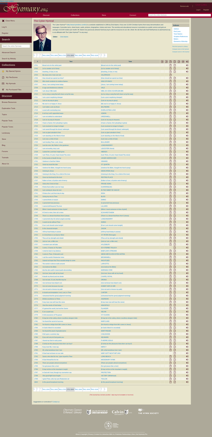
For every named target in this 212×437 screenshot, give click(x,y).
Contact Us (98, 434)
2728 (36, 152)
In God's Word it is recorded (51, 328)
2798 (36, 376)
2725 (36, 142)
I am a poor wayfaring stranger (52, 97)
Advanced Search (9, 52)
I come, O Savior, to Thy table (52, 248)
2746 (36, 209)
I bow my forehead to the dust (52, 177)
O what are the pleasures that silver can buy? (57, 344)
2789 (36, 347)
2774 (36, 299)
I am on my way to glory (50, 100)
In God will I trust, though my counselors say (57, 372)
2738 (36, 184)
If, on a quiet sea (47, 312)
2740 (36, 190)
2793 (36, 360)
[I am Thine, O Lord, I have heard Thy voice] (115, 155)
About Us (5, 164)
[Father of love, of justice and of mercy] (113, 180)
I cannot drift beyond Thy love (52, 206)
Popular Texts (7, 121)
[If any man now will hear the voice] (112, 302)
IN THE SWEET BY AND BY (110, 190)
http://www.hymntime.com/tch (76, 25)
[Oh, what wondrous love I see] (111, 350)
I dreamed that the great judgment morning (56, 296)
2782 (36, 324)
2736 (36, 177)
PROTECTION (106, 372)
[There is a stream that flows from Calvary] (115, 216)
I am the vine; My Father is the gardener (55, 145)
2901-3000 (86, 55)
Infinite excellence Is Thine (51, 299)
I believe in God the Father (51, 161)
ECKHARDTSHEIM (107, 212)
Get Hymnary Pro (141, 434)
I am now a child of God (50, 139)
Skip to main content (6, 1)
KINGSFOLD (105, 305)
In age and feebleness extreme (52, 88)
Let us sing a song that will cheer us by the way (58, 94)
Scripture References (181, 36)
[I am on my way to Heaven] (110, 120)
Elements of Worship (180, 41)
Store (104, 15)
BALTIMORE (105, 107)
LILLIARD (104, 206)
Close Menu (10, 21)
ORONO (104, 280)
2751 (36, 225)
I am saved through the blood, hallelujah (55, 129)
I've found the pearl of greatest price (54, 331)
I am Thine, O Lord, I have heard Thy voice (56, 155)
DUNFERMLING (106, 187)
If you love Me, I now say (50, 347)
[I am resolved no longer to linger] (112, 126)
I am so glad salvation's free (51, 132)
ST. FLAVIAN (105, 315)
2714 (36, 107)
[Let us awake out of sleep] (110, 68)
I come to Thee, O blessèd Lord (52, 254)
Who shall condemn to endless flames (55, 81)
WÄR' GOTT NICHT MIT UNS (110, 353)
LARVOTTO (105, 264)
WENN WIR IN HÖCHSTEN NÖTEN (113, 254)
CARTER (104, 292)
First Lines (177, 31)
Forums (5, 151)
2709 (36, 91)
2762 (36, 260)
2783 (36, 328)
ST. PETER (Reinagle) (108, 235)
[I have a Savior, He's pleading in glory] (114, 123)
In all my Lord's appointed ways (52, 113)
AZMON (103, 113)
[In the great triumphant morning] (112, 382)
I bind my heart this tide (50, 164)
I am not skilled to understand (52, 116)
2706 (36, 81)
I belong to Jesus (48, 171)
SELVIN (103, 312)
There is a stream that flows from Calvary (55, 216)
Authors (176, 29)
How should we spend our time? (53, 78)
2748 (36, 216)
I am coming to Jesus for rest (51, 190)
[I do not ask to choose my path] (111, 289)
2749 (36, 219)
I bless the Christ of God (50, 184)
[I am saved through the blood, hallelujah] (115, 129)
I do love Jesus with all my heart (53, 273)
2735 (36, 174)
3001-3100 (94, 55)
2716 (36, 113)
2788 (36, 344)
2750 (36, 222)
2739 (36, 187)
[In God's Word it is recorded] (110, 328)
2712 (36, 100)
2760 (36, 254)
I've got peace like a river (50, 366)
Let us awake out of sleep (50, 68)
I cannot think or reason (50, 200)
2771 (36, 289)
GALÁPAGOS (105, 75)
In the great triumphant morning (52, 382)
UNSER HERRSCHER (108, 158)
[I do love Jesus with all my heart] (112, 273)
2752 (36, 228)
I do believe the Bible (49, 267)
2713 (36, 104)
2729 (36, 155)
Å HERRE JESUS (107, 340)
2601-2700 (62, 55)
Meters (176, 39)
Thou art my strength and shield (52, 238)
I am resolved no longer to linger (53, 126)
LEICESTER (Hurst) (107, 148)
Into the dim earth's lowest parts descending (57, 270)
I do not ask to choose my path (52, 289)
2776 (36, 305)
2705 (36, 78)
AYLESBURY (105, 244)
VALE (103, 88)
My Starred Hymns (13, 71)
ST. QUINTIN (105, 164)
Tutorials (5, 158)
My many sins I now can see (51, 75)
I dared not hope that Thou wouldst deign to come (58, 260)
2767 (36, 276)
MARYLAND (105, 321)
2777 (36, 308)
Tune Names (178, 34)
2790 (36, 350)
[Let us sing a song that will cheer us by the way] (117, 94)
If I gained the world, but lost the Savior (55, 308)
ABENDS (104, 152)
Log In (4, 27)
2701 (36, 65)
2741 (36, 193)
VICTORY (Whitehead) (108, 376)
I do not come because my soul (52, 286)
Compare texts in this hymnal (180, 49)
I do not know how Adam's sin (52, 283)
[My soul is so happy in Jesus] (111, 104)
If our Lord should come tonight (52, 225)
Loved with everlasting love (51, 110)
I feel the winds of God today (51, 305)
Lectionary (6, 133)
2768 (36, 280)
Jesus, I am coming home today (52, 84)
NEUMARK (105, 337)
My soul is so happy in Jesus (51, 104)
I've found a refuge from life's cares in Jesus (56, 324)
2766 (36, 273)
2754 (36, 235)
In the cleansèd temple (50, 228)
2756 (36, 241)
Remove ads (184, 6)
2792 (36, 356)
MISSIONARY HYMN (108, 360)
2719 (36, 123)
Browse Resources (9, 102)
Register (206, 10)
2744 (36, 203)
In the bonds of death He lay (51, 158)
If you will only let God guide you (53, 337)
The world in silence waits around (53, 264)
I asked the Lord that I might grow (53, 152)
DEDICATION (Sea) (107, 171)
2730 (36, 158)
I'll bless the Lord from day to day (53, 193)
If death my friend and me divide (53, 276)
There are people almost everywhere (54, 363)
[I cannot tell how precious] (110, 203)
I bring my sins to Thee (49, 196)
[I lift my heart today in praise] (110, 232)
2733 (36, 168)
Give (133, 434)
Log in (198, 10)
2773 (36, 296)
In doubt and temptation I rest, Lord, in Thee (56, 292)
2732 (36, 164)
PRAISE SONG (106, 184)
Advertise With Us (108, 434)
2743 (36, 200)
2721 (36, 129)
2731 (36, 161)
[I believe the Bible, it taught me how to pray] (115, 168)
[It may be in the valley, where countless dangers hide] (119, 318)
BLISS (103, 196)
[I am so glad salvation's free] (110, 132)
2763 (36, 264)
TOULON (104, 379)
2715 (36, 110)
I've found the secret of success (52, 321)
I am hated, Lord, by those (51, 107)
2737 (36, 180)
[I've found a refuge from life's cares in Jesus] (116, 324)
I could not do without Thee (51, 222)
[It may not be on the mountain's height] (114, 369)
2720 (36, 126)
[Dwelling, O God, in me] (109, 72)
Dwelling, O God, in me (50, 72)
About (78, 434)
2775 (36, 302)
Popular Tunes (7, 127)
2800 (36, 382)
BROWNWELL (106, 257)
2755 (36, 238)
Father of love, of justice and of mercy (54, 180)
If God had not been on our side (52, 353)
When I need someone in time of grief (54, 209)
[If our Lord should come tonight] (111, 225)
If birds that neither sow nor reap (53, 187)
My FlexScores (12, 77)
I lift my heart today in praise (51, 232)
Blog (3, 145)
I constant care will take (50, 244)
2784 (36, 331)
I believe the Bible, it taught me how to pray (56, 168)
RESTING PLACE (107, 177)
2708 (36, 88)
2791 (36, 353)
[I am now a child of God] (109, 139)
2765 (36, 270)
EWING (103, 200)
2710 (36, 94)
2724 (36, 139)
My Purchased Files (13, 90)
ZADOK (103, 228)
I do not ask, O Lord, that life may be (54, 280)
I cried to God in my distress (51, 251)
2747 (36, 212)
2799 (36, 379)
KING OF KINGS (106, 81)
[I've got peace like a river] (109, 366)
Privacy (90, 434)
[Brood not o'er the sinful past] (111, 65)
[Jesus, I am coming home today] (112, 84)
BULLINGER (105, 142)
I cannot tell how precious (50, 203)
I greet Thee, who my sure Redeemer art (55, 379)
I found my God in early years (52, 340)
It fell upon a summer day (50, 334)
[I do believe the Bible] (108, 267)
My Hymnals (11, 83)
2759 (36, 251)
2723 (36, 136)
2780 (36, 318)
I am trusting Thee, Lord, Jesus (52, 142)
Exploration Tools (8, 108)
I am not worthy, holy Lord (50, 148)
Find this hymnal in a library (180, 46)
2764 (36, 267)
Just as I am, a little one (50, 241)
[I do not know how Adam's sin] (111, 283)
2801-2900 (78, 55)
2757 (36, 244)
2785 (36, 334)
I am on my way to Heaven (51, 120)
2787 (36, 340)
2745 (36, 206)
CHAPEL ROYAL (106, 276)
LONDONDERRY (107, 145)
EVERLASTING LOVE (108, 110)
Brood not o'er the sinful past (51, 65)
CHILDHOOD (105, 334)
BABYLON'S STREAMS (109, 251)
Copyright (84, 434)
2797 (36, 372)
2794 (36, 363)
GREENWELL (105, 116)
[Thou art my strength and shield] (112, 238)
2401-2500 (46, 55)
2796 (36, 369)
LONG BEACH (106, 356)
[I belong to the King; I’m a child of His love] (115, 174)
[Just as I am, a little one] (109, 241)
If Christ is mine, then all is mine (52, 212)
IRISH (103, 193)
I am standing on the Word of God (53, 136)
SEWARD (104, 161)
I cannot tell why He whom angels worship (56, 219)
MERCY (103, 347)
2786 (36, 337)
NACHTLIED (105, 260)
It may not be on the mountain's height (55, 369)
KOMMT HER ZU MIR (108, 286)
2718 (36, 120)
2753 (36, 232)
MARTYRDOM (106, 331)
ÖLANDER (104, 308)
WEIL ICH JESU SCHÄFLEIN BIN (112, 91)
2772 (36, 292)
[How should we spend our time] (111, 78)
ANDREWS (105, 299)
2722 (36, 132)
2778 (36, 312)
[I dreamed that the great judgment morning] (115, 296)
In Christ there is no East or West (53, 235)
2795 (36, 366)
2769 (36, 283)
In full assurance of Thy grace (52, 315)
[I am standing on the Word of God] (112, 136)
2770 (36, 286)
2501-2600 (54, 55)
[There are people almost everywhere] (113, 363)
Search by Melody (9, 59)
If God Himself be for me (50, 360)
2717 (36, 116)
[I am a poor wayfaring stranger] (111, 97)
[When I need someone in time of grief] (114, 209)
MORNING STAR (106, 270)
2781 (36, 321)
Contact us (56, 402)
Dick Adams (64, 37)
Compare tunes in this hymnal (180, 51)
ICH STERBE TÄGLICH (109, 248)
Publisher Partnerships (123, 434)
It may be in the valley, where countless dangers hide (60, 318)
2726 (36, 145)
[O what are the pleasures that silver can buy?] (116, 344)
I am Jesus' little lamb (49, 91)
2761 (36, 257)
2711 (36, 97)
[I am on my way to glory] (109, 100)
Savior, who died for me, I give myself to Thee (57, 356)
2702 (36, 68)
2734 (36, 171)
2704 (36, 75)
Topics (4, 114)
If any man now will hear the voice (53, 302)
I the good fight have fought (51, 376)
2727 (36, 148)
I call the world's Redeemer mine (53, 257)
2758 (36, 248)
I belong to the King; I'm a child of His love (56, 174)
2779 (36, 315)
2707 (36, 84)
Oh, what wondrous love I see (52, 350)
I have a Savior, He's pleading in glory (54, 123)
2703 (36, 72)
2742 (36, 196)
